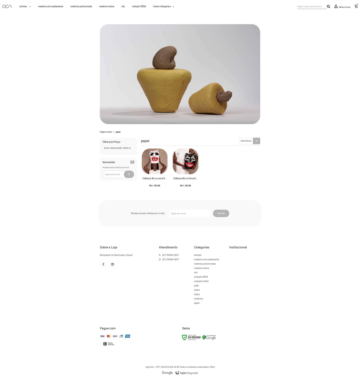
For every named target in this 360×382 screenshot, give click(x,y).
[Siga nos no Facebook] (103, 264)
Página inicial (106, 132)
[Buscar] (328, 6)
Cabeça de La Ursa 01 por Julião (185, 178)
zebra (197, 294)
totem (197, 290)
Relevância (246, 141)
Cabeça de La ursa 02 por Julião (154, 178)
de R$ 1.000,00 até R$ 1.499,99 (117, 148)
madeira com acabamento (206, 259)
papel (197, 303)
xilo (196, 272)
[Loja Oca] (7, 6)
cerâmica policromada (205, 263)
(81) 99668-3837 (170, 255)
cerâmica (198, 298)
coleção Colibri (201, 281)
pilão (196, 285)
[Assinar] (129, 174)
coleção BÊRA (201, 277)
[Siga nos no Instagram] (112, 264)
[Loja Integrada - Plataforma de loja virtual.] (187, 373)
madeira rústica (201, 268)
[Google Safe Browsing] (209, 337)
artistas (198, 255)
